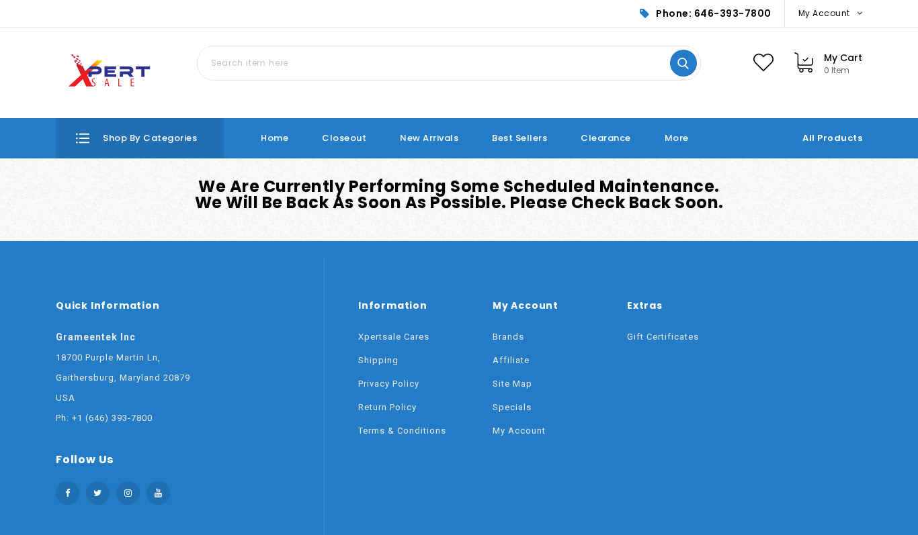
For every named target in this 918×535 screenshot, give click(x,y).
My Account (519, 431)
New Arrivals (429, 138)
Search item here (683, 63)
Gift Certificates (663, 337)
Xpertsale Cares (393, 337)
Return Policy (387, 407)
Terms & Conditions (402, 431)
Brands (508, 337)
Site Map (512, 384)
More (677, 138)
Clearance (606, 138)
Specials (512, 407)
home (274, 138)
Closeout (344, 138)
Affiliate (511, 360)
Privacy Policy (388, 384)
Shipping (378, 360)
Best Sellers (519, 138)
